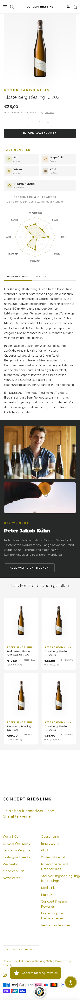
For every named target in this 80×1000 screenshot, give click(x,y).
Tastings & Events (16, 857)
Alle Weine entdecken (29, 567)
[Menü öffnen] (3, 7)
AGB (44, 850)
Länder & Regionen (18, 850)
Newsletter (11, 878)
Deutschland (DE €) (19, 949)
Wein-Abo (10, 864)
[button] (70, 982)
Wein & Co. (11, 836)
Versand (49, 112)
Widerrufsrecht (53, 857)
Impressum (50, 843)
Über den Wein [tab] (18, 276)
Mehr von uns (13, 871)
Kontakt (47, 895)
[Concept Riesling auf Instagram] (5, 975)
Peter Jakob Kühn (27, 90)
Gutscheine (50, 836)
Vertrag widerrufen (56, 925)
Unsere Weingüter (17, 843)
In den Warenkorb (40, 133)
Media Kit (48, 888)
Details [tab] (41, 276)
